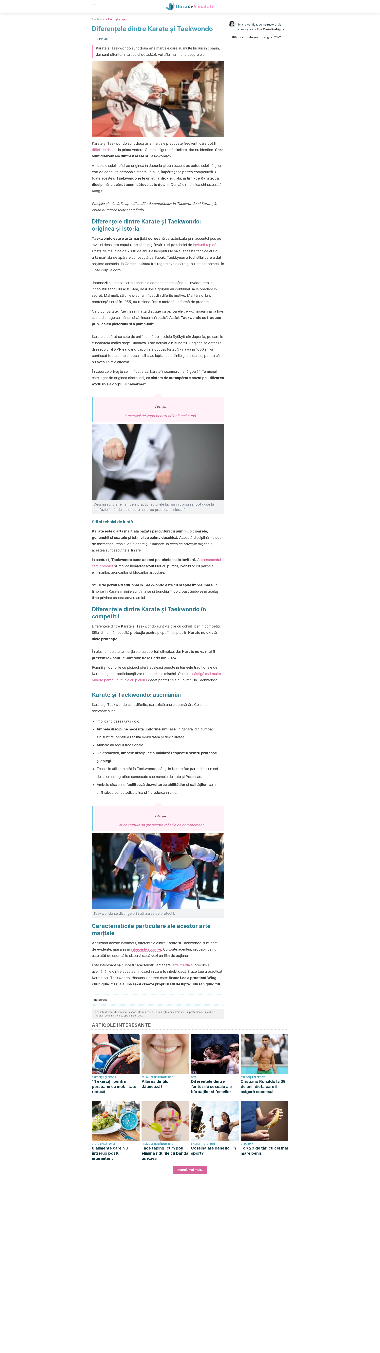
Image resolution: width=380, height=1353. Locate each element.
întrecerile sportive (146, 949)
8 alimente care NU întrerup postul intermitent (110, 1153)
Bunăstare (98, 19)
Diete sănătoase (104, 1143)
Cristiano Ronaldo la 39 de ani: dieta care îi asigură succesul (263, 1086)
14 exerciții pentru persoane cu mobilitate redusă (114, 1086)
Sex (193, 1077)
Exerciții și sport (118, 19)
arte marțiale (182, 965)
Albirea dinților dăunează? (156, 1084)
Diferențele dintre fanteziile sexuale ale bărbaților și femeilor (211, 1086)
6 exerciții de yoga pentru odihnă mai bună (160, 416)
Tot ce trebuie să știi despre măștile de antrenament (160, 825)
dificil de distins (104, 150)
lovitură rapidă (204, 245)
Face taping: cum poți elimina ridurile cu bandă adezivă (165, 1153)
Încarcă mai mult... (190, 1169)
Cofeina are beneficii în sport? (213, 1151)
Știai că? (247, 1143)
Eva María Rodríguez (271, 29)
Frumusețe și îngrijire (157, 1077)
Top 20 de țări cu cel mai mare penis (264, 1151)
